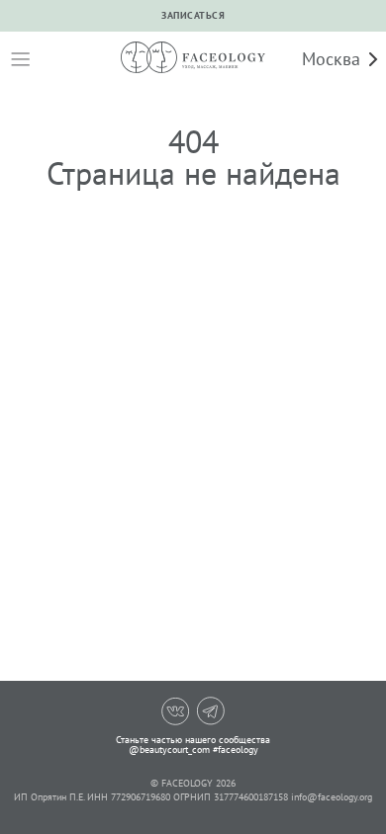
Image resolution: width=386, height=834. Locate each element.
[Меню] (20, 59)
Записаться (193, 15)
